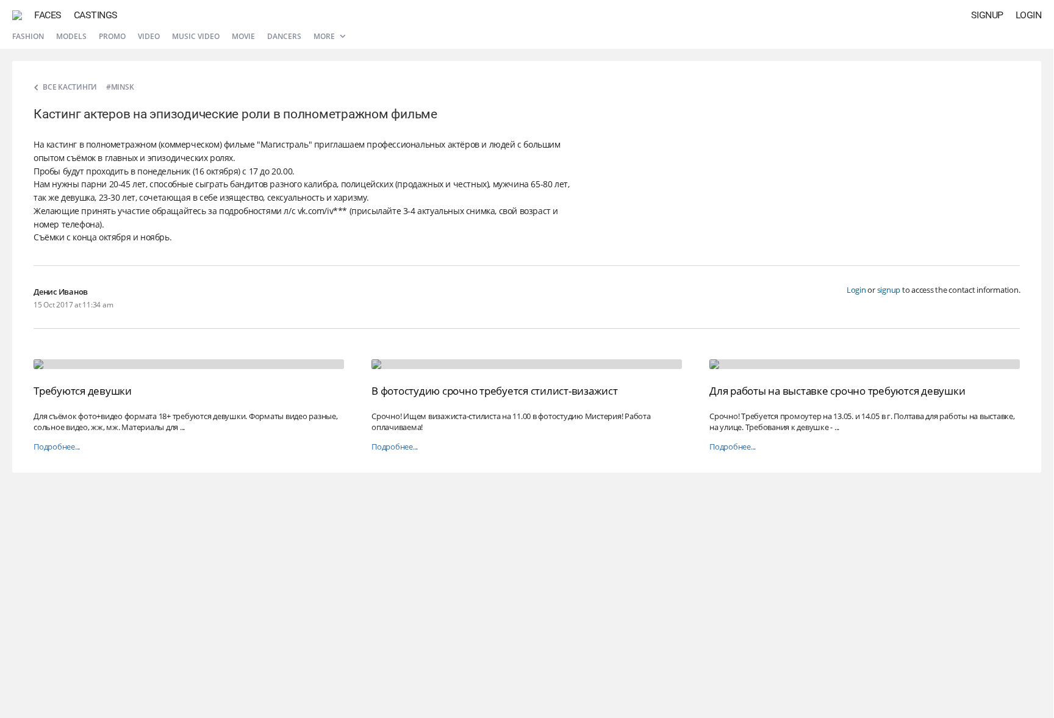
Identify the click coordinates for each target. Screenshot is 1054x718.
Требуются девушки (83, 391)
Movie (243, 36)
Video (149, 36)
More (325, 36)
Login (1029, 15)
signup (889, 289)
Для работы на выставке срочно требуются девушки (837, 391)
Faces (48, 15)
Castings (96, 15)
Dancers (284, 36)
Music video (196, 36)
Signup (987, 15)
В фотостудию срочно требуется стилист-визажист (494, 391)
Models (71, 36)
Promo (112, 36)
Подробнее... (57, 446)
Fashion (28, 36)
